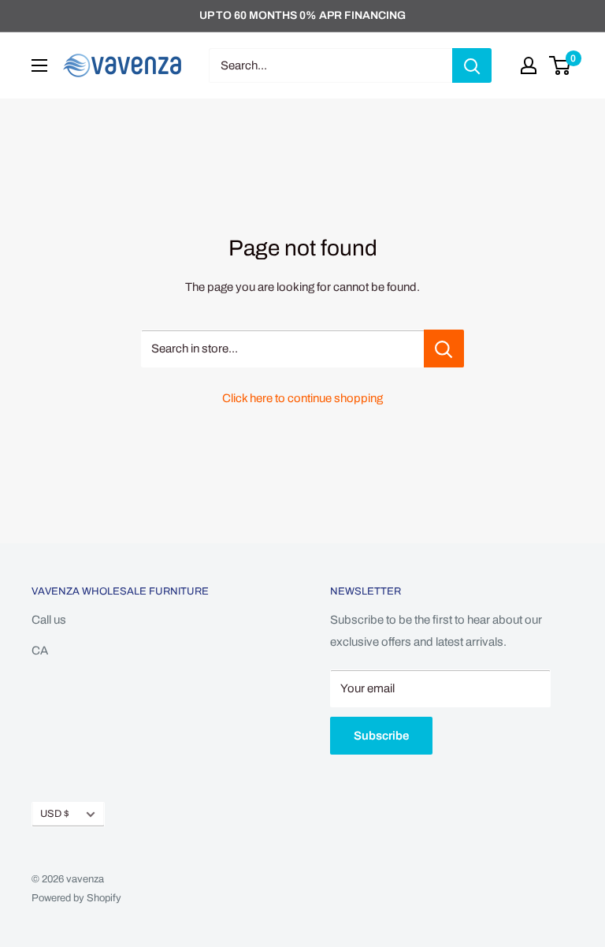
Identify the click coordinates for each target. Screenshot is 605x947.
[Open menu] (39, 65)
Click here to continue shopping (302, 398)
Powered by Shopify (76, 898)
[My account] (528, 65)
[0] (560, 65)
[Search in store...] (444, 348)
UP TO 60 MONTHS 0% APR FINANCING (302, 15)
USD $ (54, 813)
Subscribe (381, 735)
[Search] (472, 65)
